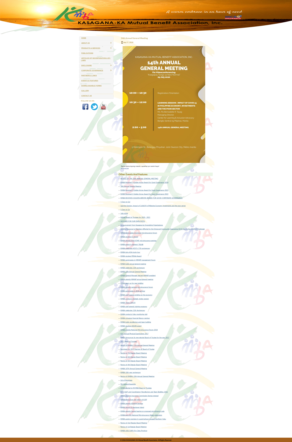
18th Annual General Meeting (130, 186)
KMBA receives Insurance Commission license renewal (139, 396)
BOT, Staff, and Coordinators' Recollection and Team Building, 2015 (144, 392)
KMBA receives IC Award (129, 237)
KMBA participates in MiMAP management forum (137, 260)
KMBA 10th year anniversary (130, 372)
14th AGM (124, 213)
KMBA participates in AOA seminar (132, 291)
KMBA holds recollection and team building (135, 322)
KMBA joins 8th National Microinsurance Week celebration (141, 415)
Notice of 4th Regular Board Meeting (133, 365)
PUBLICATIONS (87, 53)
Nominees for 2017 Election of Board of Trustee (137, 349)
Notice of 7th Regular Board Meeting (133, 353)
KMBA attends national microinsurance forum (136, 287)
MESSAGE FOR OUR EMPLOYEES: (132, 221)
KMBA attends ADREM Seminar (131, 403)
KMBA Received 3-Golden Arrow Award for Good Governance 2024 (144, 182)
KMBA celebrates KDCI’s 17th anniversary (135, 248)
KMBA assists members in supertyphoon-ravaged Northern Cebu (143, 419)
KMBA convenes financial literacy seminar (135, 318)
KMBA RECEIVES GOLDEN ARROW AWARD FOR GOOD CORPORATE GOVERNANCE (151, 198)
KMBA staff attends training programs (133, 307)
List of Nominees (126, 380)
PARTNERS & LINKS (89, 75)
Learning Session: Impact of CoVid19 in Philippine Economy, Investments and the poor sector (153, 206)
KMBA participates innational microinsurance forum (138, 233)
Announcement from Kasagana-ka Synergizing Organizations (141, 225)
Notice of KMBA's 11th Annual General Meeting (137, 345)
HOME (83, 38)
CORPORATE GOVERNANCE (92, 70)
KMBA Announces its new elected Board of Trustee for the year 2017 (144, 338)
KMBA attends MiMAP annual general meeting (136, 279)
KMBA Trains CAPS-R (127, 303)
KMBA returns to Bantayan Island (132, 407)
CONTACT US (86, 96)
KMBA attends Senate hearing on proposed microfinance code (142, 411)
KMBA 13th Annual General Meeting (133, 272)
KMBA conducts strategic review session (134, 299)
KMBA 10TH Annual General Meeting (133, 369)
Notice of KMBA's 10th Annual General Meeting (137, 376)
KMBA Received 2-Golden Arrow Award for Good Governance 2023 (144, 190)
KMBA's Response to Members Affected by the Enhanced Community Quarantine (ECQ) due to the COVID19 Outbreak (162, 229)
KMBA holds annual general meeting (133, 264)
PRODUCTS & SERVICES (90, 48)
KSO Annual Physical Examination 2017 (134, 334)
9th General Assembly (128, 384)
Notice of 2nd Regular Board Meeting (133, 423)
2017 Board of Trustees (128, 341)
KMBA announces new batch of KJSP (133, 400)
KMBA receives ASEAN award (130, 326)
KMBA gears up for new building (131, 283)
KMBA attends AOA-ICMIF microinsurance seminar (138, 241)
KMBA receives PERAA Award (130, 256)
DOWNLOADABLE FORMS (91, 86)
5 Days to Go (125, 210)
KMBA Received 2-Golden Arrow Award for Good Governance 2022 (144, 194)
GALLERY (85, 91)
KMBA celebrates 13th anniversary (132, 268)
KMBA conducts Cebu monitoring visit (133, 314)
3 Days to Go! (125, 202)
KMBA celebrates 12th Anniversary (132, 310)
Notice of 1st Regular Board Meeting (133, 427)
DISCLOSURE (86, 65)
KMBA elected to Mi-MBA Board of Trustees (136, 388)
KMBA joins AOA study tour (130, 252)
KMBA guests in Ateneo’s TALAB (131, 244)
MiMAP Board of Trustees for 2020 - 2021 (135, 217)
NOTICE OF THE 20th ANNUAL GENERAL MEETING (139, 179)
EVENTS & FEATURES (89, 81)
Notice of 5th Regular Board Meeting (133, 361)
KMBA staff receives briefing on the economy (136, 295)
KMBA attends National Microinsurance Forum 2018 (139, 330)
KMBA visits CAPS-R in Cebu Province (133, 431)
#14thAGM (125, 168)
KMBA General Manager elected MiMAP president (138, 275)
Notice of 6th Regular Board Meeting (133, 357)
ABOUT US (85, 43)
